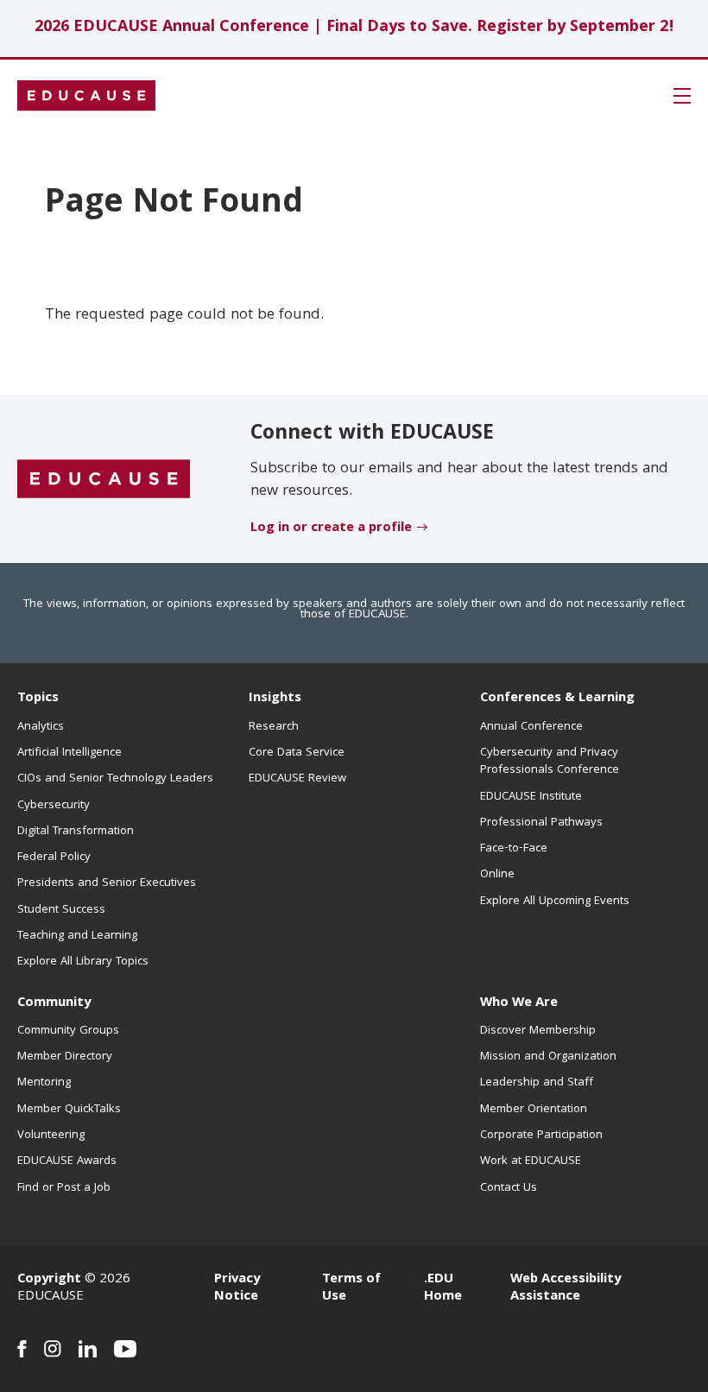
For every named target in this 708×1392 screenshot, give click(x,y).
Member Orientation (533, 1109)
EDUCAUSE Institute (531, 797)
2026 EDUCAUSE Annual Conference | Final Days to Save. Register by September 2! (354, 28)
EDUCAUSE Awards (67, 1161)
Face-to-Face (513, 848)
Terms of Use (351, 1288)
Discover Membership (538, 1031)
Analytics (40, 727)
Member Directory (64, 1056)
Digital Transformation (75, 831)
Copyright (49, 1280)
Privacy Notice (237, 1288)
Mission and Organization (548, 1056)
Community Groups (68, 1031)
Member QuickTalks (69, 1109)
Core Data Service (297, 752)
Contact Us (508, 1188)
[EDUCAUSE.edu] (86, 95)
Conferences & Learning (557, 698)
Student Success (61, 910)
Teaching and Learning (77, 936)
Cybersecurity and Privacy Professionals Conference (549, 761)
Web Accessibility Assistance (565, 1288)
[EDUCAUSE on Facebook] (22, 1348)
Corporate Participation (541, 1135)
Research (274, 727)
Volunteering (51, 1135)
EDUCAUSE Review (297, 778)
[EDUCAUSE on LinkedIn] (88, 1348)
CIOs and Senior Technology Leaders (115, 778)
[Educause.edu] (103, 479)
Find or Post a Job (64, 1188)
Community (54, 1003)
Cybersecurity (53, 805)
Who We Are (519, 1003)
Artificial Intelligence (69, 752)
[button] (682, 96)
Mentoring (44, 1082)
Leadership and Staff (536, 1082)
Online (497, 874)
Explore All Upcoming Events (554, 901)
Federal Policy (54, 857)
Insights (275, 698)
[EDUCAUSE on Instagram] (52, 1348)
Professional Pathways (541, 822)
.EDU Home (443, 1288)
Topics (38, 698)
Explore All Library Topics (83, 961)
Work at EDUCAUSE (530, 1161)
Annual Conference (531, 727)
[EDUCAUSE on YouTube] (125, 1348)
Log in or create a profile (331, 528)
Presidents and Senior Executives (106, 883)
